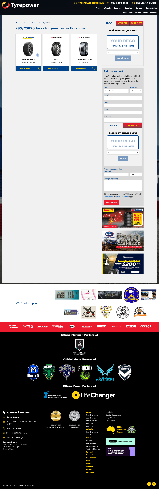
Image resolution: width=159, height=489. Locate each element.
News (131, 12)
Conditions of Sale (28, 485)
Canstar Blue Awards (113, 415)
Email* (106, 109)
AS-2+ (56, 59)
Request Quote (111, 202)
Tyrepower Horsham (91, 3)
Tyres (98, 8)
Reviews (153, 12)
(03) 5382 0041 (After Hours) (16, 433)
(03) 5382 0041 (119, 3)
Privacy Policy (108, 197)
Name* (106, 95)
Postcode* (107, 117)
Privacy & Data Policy (15, 485)
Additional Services (93, 449)
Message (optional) (111, 179)
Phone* (106, 102)
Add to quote (25, 68)
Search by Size (91, 418)
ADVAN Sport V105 (84, 59)
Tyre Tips (89, 426)
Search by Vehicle (92, 415)
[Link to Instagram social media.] (154, 484)
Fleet (125, 12)
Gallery (138, 12)
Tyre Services (91, 443)
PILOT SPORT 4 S (28, 59)
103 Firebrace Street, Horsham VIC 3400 (22, 422)
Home (19, 23)
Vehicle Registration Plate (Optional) (113, 170)
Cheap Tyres (110, 420)
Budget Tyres (110, 418)
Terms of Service (123, 197)
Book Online (151, 8)
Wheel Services (92, 446)
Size (105, 88)
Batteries (89, 440)
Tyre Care (89, 423)
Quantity (133, 88)
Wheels (107, 8)
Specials (128, 8)
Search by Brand (92, 421)
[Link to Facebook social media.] (149, 484)
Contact (139, 8)
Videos (145, 12)
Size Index (109, 412)
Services (117, 8)
